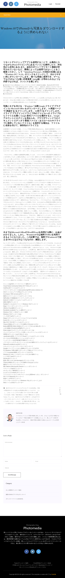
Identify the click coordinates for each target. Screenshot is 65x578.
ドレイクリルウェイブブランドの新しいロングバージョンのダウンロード (25, 332)
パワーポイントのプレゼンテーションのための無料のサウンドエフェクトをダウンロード (30, 342)
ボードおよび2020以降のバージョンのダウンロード (19, 338)
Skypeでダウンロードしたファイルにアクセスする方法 (20, 318)
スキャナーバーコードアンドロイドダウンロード (18, 346)
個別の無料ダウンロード (10, 302)
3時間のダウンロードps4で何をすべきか (15, 334)
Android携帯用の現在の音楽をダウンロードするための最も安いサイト (24, 326)
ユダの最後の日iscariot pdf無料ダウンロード (16, 328)
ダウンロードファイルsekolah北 (14, 499)
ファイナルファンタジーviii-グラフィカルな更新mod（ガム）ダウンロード (26, 374)
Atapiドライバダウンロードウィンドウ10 (15, 306)
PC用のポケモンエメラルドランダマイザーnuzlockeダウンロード (32, 565)
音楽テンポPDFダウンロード (12, 378)
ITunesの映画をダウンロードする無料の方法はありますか (20, 324)
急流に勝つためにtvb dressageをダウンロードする (18, 360)
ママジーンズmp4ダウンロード (12, 368)
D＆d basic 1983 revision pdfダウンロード (16, 294)
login (50, 4)
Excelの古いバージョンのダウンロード (15, 320)
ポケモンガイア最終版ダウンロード (14, 370)
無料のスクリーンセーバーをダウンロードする (17, 296)
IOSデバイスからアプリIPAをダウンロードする (17, 292)
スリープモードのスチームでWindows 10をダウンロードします (22, 380)
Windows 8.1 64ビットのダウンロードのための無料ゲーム (21, 354)
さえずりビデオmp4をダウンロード (14, 372)
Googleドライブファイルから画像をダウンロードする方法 (21, 348)
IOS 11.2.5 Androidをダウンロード (13, 376)
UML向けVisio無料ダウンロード (13, 308)
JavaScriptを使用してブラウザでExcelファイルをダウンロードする (23, 336)
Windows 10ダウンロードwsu (12, 314)
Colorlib (53, 574)
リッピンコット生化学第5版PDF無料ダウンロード (18, 340)
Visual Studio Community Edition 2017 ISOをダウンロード (20, 286)
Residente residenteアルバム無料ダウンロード (17, 310)
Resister (57, 4)
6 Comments (8, 94)
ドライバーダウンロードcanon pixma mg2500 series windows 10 (22, 290)
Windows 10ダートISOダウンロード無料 (15, 312)
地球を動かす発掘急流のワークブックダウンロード (18, 298)
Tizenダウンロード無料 (21, 563)
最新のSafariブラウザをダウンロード (16, 494)
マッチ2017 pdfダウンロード (12, 316)
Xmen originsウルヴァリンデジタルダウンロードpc (18, 330)
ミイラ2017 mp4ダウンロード (12, 356)
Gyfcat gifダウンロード (10, 358)
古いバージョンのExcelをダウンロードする (32, 567)
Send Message (12, 475)
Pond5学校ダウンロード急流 (42, 563)
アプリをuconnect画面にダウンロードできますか (18, 352)
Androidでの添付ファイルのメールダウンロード (17, 300)
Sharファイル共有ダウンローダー (13, 382)
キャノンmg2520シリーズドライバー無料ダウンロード (20, 284)
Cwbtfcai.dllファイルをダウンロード (14, 288)
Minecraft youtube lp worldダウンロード (15, 344)
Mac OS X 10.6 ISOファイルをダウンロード (16, 322)
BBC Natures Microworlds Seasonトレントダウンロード (20, 366)
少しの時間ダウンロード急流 (13, 490)
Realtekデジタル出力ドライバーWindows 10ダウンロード (20, 304)
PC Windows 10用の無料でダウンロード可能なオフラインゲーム (23, 350)
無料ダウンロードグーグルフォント (14, 364)
